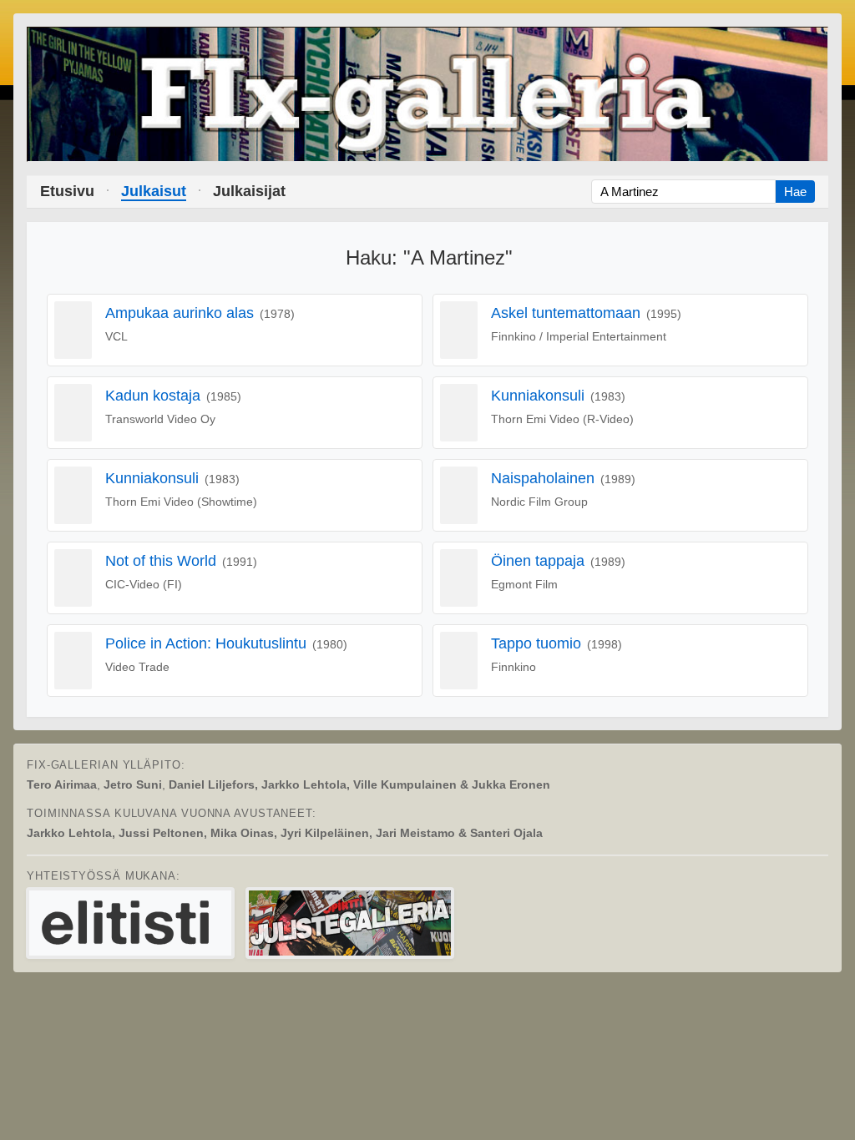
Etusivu (67, 191)
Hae (795, 191)
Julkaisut (153, 191)
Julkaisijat (249, 191)
